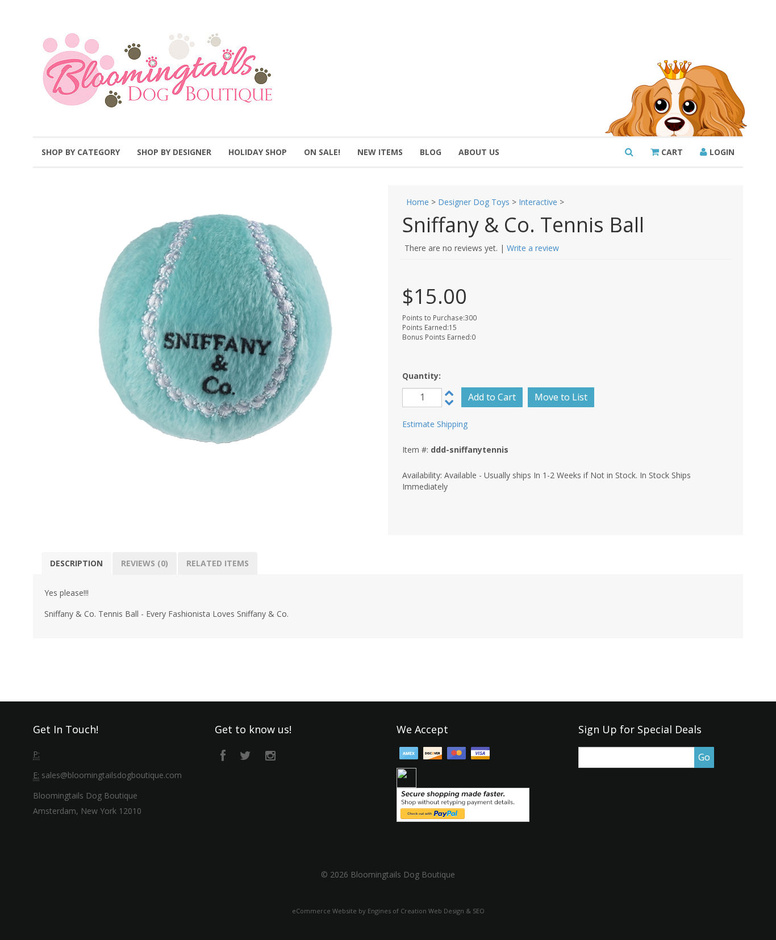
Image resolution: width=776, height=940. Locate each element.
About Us (478, 152)
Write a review (533, 248)
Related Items (217, 563)
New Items (380, 152)
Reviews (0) (144, 563)
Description (76, 563)
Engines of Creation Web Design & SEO (426, 910)
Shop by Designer (174, 152)
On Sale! (322, 152)
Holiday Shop (257, 152)
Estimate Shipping (435, 424)
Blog (430, 152)
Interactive (538, 202)
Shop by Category (80, 152)
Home (417, 202)
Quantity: (421, 375)
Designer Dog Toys (474, 202)
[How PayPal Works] (463, 804)
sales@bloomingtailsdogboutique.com (111, 775)
